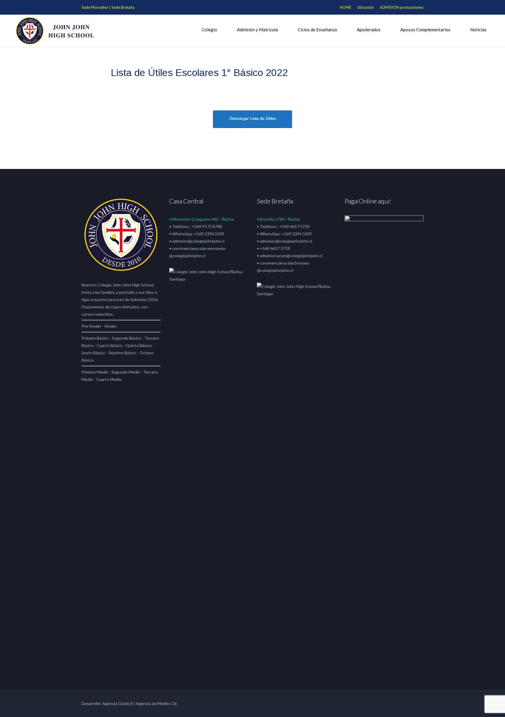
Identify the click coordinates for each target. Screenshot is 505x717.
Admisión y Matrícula (257, 29)
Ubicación (365, 7)
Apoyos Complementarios (425, 29)
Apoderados (369, 29)
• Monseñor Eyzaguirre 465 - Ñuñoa (201, 219)
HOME (345, 7)
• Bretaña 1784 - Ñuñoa (278, 219)
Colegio (209, 29)
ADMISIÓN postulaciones (401, 7)
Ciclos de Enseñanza (317, 29)
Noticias (478, 29)
